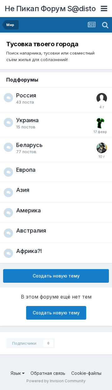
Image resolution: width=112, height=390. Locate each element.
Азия (22, 190)
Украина (27, 120)
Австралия (31, 230)
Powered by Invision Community (56, 381)
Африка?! (29, 251)
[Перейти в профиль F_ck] (101, 148)
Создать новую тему (56, 275)
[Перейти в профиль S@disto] (100, 123)
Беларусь (29, 145)
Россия (26, 95)
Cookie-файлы (86, 373)
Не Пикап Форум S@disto (50, 8)
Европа (25, 169)
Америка (28, 210)
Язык (16, 373)
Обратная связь (47, 373)
